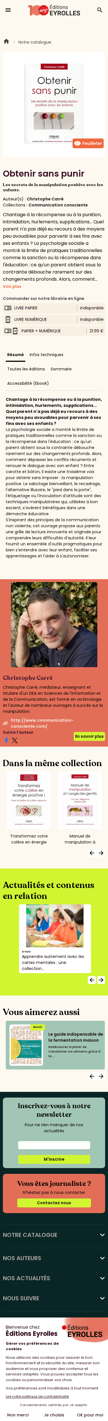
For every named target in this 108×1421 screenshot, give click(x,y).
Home (6, 42)
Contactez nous (54, 1203)
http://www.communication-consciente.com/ (42, 723)
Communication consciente (58, 205)
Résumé (15, 355)
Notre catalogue (34, 42)
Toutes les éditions (26, 369)
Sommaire (61, 369)
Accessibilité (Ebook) (28, 383)
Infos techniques (46, 355)
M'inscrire (54, 1159)
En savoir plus (89, 736)
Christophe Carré (45, 199)
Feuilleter (88, 143)
